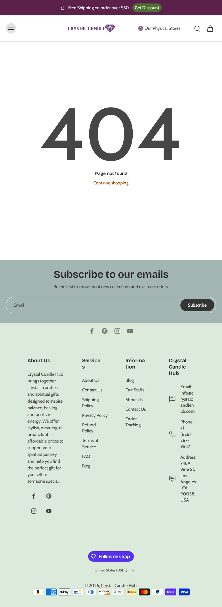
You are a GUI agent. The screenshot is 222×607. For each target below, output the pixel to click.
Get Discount (147, 7)
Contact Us (92, 390)
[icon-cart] (210, 28)
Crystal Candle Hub (119, 585)
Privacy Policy (95, 415)
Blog (86, 466)
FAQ (86, 456)
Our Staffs (134, 390)
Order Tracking (133, 422)
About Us (90, 380)
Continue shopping (111, 183)
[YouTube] (130, 331)
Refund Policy (89, 428)
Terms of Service (90, 443)
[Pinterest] (104, 331)
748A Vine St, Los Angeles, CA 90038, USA (188, 481)
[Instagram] (117, 331)
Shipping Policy (90, 402)
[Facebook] (92, 331)
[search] (197, 28)
